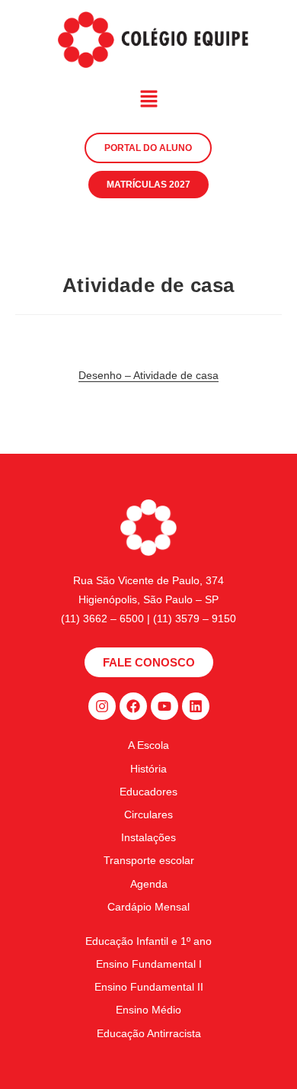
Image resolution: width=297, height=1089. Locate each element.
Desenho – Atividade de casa (148, 375)
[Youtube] (164, 706)
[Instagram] (102, 706)
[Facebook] (133, 706)
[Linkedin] (195, 706)
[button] (148, 100)
